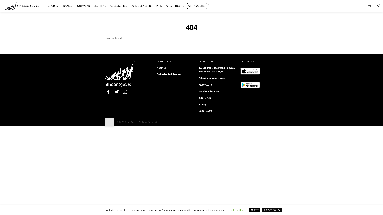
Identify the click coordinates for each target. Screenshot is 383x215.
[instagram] (125, 91)
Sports (53, 5)
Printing (162, 5)
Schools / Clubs (141, 5)
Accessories (118, 5)
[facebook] (108, 91)
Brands (67, 5)
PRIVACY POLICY (272, 210)
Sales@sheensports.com (212, 78)
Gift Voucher (197, 5)
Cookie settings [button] (237, 210)
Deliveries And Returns (169, 74)
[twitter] (116, 91)
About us (161, 68)
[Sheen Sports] (24, 5)
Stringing (177, 5)
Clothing (100, 5)
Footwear (83, 5)
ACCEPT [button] (255, 210)
